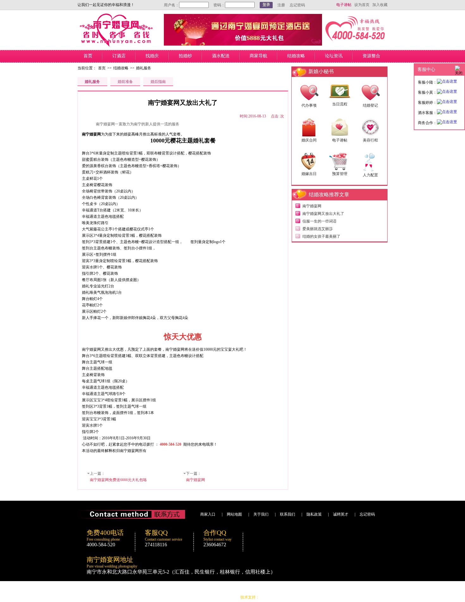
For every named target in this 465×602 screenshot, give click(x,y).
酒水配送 (221, 55)
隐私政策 (314, 514)
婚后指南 (158, 81)
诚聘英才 (340, 514)
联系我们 (287, 514)
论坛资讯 (334, 55)
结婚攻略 (296, 55)
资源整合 (371, 55)
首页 (88, 55)
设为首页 (361, 5)
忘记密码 (297, 5)
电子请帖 (343, 5)
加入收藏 (380, 5)
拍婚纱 (185, 55)
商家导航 (258, 55)
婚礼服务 (143, 68)
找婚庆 (152, 55)
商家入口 (207, 514)
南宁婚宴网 (195, 480)
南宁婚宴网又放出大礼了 (323, 213)
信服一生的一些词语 (319, 221)
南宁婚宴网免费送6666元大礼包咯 (118, 480)
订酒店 (119, 55)
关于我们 (261, 514)
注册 (281, 5)
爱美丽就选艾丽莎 (317, 229)
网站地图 (234, 514)
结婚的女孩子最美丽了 (321, 236)
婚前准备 (125, 81)
